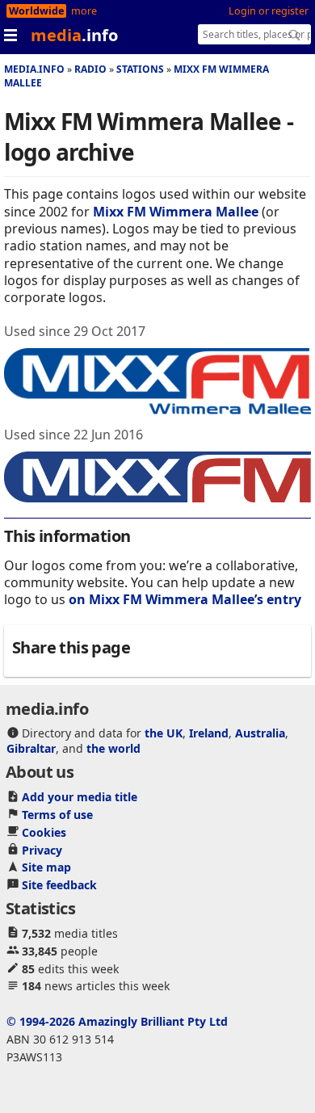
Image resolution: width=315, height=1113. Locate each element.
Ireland (209, 733)
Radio (90, 69)
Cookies (44, 832)
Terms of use (57, 814)
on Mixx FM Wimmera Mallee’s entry (185, 599)
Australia (260, 733)
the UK (164, 733)
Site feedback (59, 884)
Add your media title (79, 796)
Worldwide (36, 11)
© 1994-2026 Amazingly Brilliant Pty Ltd (117, 1021)
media (74, 35)
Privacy (42, 850)
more (84, 11)
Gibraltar (31, 748)
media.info (34, 69)
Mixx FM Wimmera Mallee (175, 211)
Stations (140, 69)
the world (113, 748)
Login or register (269, 11)
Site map (46, 867)
